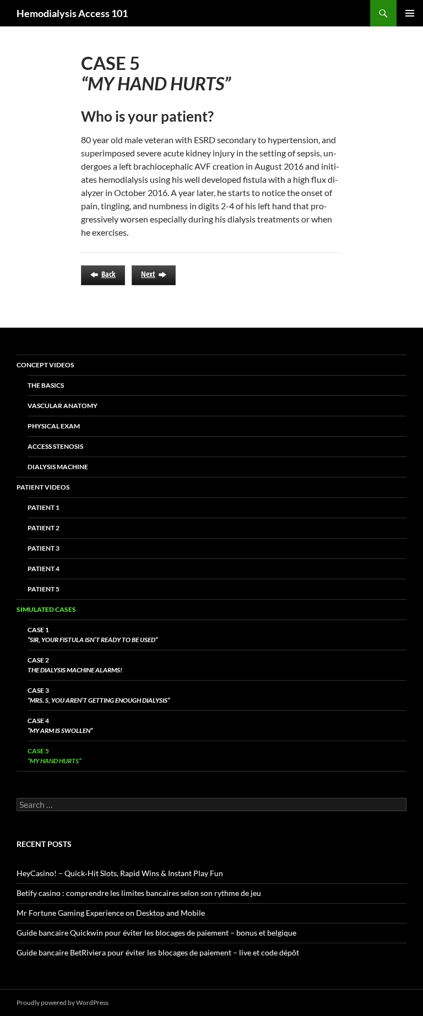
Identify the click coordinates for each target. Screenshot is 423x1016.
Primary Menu (410, 13)
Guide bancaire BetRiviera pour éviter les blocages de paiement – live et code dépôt (158, 952)
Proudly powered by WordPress (63, 1002)
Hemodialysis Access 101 (72, 13)
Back (108, 274)
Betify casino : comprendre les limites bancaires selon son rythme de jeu (139, 893)
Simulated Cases (46, 609)
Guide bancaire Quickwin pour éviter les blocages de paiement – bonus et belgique (156, 932)
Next (148, 274)
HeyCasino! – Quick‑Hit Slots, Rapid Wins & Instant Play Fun (120, 873)
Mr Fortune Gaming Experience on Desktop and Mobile (111, 912)
